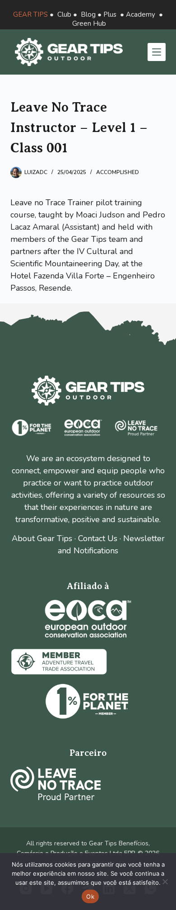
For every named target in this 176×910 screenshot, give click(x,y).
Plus (109, 14)
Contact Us (97, 538)
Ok (90, 896)
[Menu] (157, 52)
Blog (88, 14)
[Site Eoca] (88, 618)
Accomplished (117, 172)
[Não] (164, 881)
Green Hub (89, 23)
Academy (140, 14)
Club (64, 14)
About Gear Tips (42, 538)
